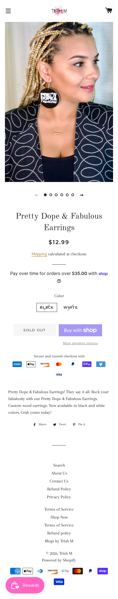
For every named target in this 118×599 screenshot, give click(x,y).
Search (59, 465)
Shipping (39, 253)
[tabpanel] (59, 101)
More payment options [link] (80, 343)
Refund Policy (59, 489)
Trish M (65, 553)
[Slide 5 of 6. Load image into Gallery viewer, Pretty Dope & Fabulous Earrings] (67, 195)
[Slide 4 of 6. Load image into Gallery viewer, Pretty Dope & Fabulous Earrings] (61, 195)
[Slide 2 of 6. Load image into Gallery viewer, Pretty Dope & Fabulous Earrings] (51, 195)
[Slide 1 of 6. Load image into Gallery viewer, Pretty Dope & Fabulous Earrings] (45, 195)
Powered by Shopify (59, 560)
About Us (59, 473)
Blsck (47, 307)
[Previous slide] (36, 195)
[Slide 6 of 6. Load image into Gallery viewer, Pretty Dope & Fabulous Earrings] (72, 195)
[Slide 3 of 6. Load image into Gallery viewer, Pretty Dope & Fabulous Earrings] (56, 195)
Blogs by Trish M (59, 541)
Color (59, 295)
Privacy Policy (59, 496)
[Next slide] (81, 195)
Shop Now (59, 517)
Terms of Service (59, 509)
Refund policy (59, 533)
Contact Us (59, 481)
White (70, 307)
